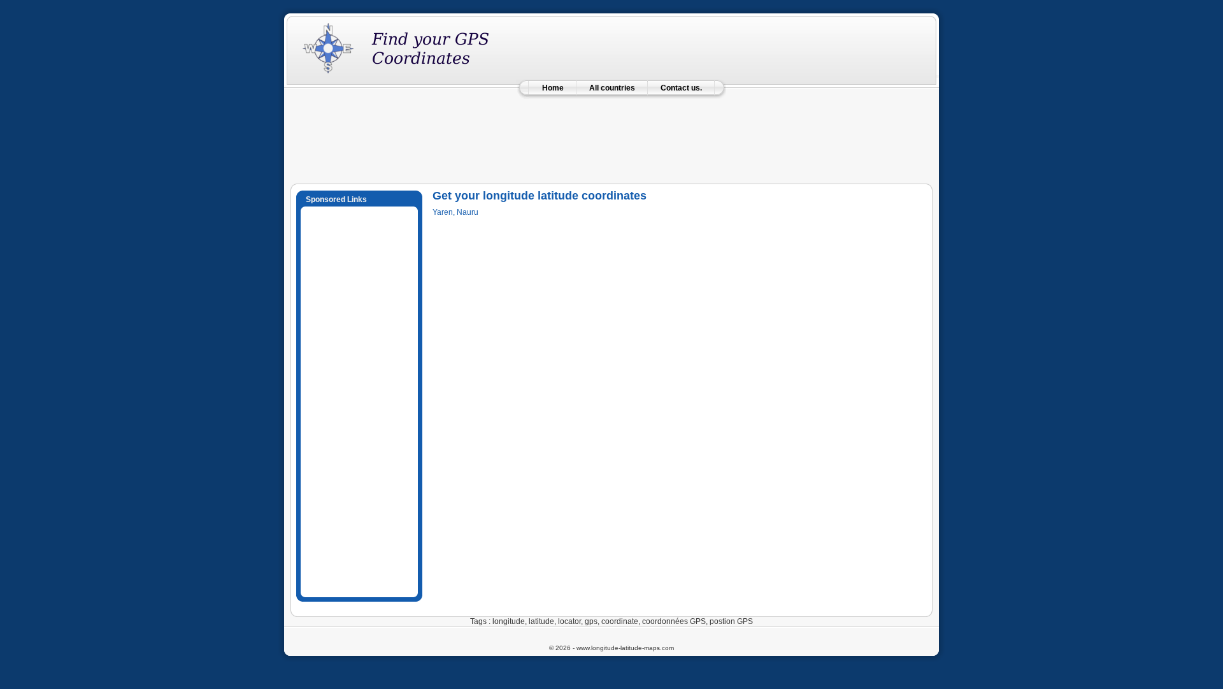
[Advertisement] (611, 135)
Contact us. (681, 87)
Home (553, 87)
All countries (612, 87)
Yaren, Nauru (455, 212)
